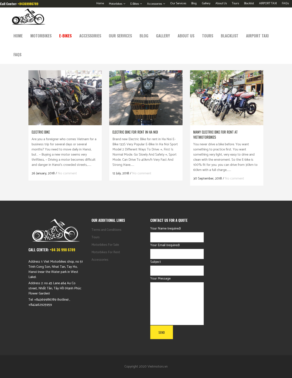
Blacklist (249, 3)
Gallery (206, 3)
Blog (194, 3)
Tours (235, 3)
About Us (221, 3)
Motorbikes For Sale (105, 244)
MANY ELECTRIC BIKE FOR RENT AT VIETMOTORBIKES (215, 134)
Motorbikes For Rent (105, 252)
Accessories (154, 3)
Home (100, 3)
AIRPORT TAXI (268, 3)
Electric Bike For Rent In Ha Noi (135, 132)
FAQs (285, 3)
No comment (67, 173)
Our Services (178, 3)
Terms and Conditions (106, 229)
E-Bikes (134, 3)
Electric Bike (41, 132)
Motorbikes (115, 3)
